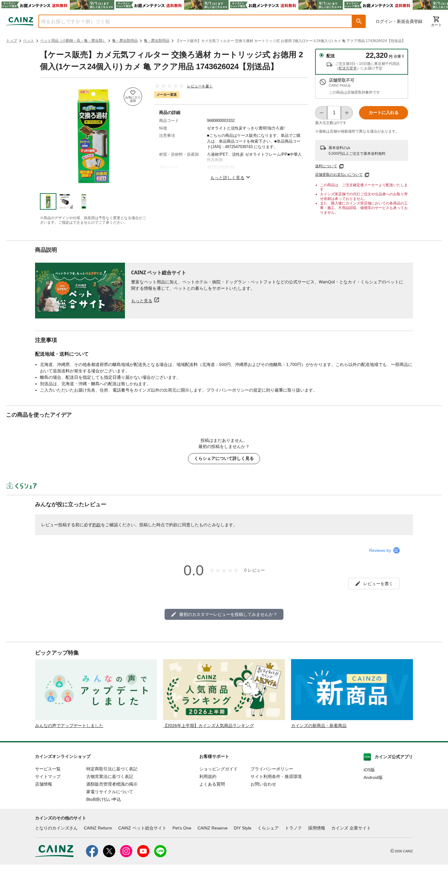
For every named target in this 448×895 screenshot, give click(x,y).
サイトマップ (48, 776)
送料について (326, 166)
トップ (11, 40)
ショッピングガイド (218, 768)
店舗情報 (43, 784)
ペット (28, 40)
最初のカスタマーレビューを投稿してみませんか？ (228, 614)
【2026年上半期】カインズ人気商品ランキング (208, 725)
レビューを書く (200, 86)
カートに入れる (384, 112)
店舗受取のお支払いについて (339, 174)
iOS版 (369, 769)
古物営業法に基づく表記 (109, 776)
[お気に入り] (133, 96)
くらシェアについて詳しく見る (224, 458)
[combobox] (190, 21)
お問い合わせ (263, 784)
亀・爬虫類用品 (125, 40)
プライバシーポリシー (272, 768)
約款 (96, 524)
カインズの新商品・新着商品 (319, 725)
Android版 (373, 777)
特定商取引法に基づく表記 (111, 768)
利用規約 (207, 776)
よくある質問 (212, 784)
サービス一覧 (48, 768)
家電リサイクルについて (109, 791)
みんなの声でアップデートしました (69, 725)
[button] (359, 21)
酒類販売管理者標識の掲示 (111, 784)
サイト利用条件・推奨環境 (276, 776)
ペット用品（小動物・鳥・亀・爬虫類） (73, 40)
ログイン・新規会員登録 (398, 21)
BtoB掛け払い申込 (103, 799)
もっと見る (141, 301)
